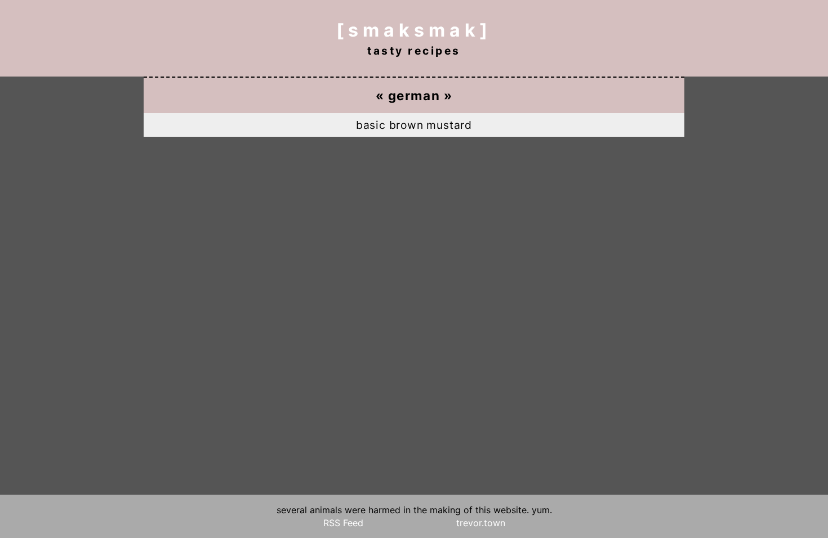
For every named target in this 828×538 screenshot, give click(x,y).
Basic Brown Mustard (414, 125)
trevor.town (480, 522)
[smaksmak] (414, 30)
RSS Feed (343, 522)
